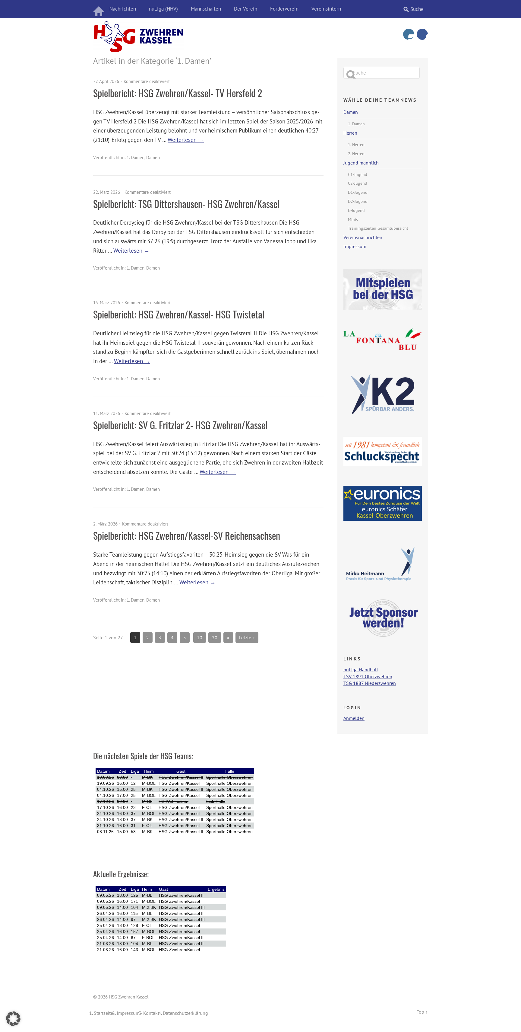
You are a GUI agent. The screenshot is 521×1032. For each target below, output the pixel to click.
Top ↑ (422, 1012)
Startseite (103, 1013)
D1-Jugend (358, 192)
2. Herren (356, 153)
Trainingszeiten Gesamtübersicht (378, 228)
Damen (153, 157)
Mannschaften (206, 8)
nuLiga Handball (360, 669)
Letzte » (247, 637)
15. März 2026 (106, 302)
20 (214, 637)
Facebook (422, 34)
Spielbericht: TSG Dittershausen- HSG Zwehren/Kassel (186, 203)
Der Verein (245, 8)
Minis (353, 219)
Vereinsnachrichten (362, 237)
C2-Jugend (357, 183)
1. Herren (356, 144)
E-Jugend (356, 210)
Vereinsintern (326, 8)
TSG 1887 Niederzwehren (369, 683)
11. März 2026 (106, 413)
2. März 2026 (105, 524)
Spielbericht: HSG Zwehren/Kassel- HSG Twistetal (178, 314)
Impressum (354, 246)
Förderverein (284, 8)
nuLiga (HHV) (163, 8)
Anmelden (354, 718)
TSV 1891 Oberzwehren (367, 676)
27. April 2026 (106, 81)
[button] (13, 1018)
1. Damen (135, 157)
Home (99, 9)
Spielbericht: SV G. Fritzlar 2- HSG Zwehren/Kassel (180, 425)
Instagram (408, 34)
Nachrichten (122, 8)
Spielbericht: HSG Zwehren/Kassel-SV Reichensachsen (186, 535)
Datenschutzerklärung (185, 1013)
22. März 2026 (106, 192)
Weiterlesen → (186, 139)
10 (199, 637)
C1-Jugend (357, 174)
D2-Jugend (358, 201)
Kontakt (151, 1013)
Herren (350, 133)
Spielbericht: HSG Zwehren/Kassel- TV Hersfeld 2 (177, 93)
